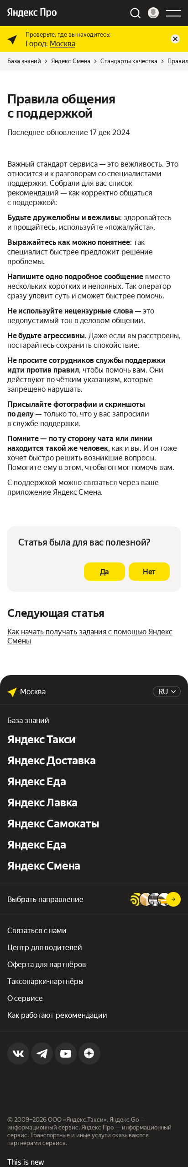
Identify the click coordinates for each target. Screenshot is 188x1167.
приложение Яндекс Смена (54, 492)
